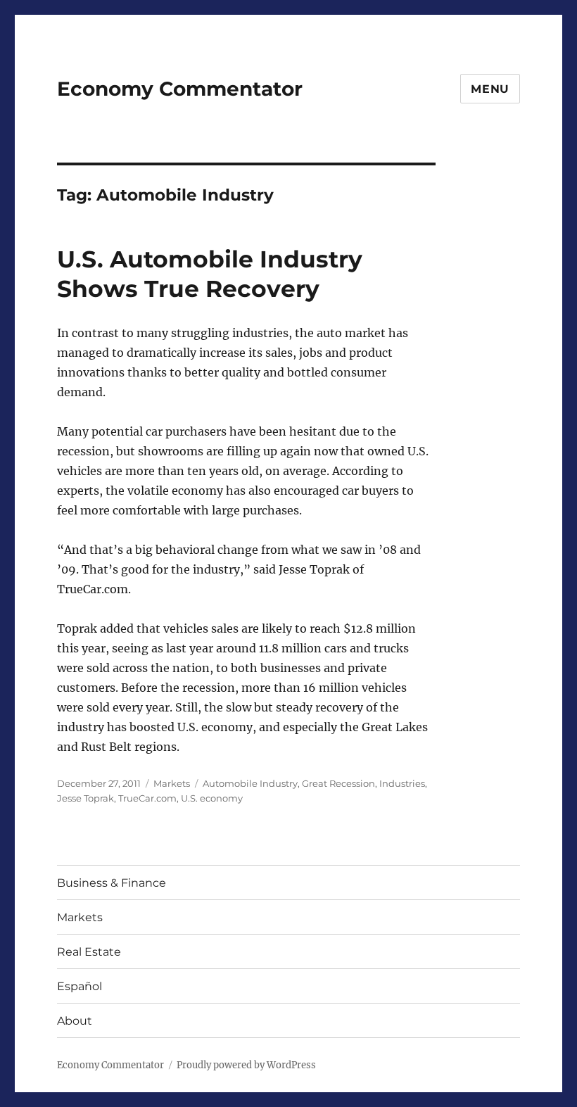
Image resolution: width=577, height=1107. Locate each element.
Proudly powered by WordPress (246, 1065)
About (74, 1020)
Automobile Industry (250, 783)
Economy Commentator (180, 89)
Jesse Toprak (85, 798)
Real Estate (89, 952)
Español (79, 986)
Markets (171, 783)
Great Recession (338, 783)
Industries (402, 783)
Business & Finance (111, 883)
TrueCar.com (147, 798)
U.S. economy (212, 798)
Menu (490, 89)
